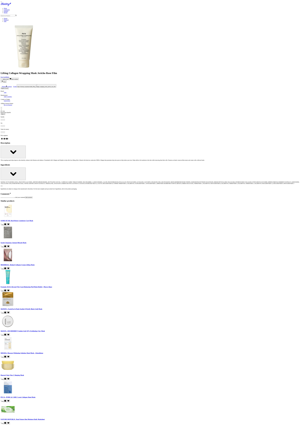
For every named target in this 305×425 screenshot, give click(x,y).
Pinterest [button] (4, 86)
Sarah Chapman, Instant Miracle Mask (13, 243)
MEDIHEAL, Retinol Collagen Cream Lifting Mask (18, 265)
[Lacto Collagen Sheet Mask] (8, 394)
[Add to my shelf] (5, 224)
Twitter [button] (15, 86)
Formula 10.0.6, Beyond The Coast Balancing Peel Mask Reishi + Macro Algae (26, 287)
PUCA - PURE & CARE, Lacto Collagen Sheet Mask (18, 397)
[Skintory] (6, 5)
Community (7, 9)
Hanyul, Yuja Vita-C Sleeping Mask (12, 375)
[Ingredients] (13, 174)
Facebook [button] (9, 86)
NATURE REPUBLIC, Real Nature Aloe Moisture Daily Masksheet (23, 419)
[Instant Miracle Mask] (8, 239)
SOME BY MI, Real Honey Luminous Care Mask (17, 220)
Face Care (3, 77)
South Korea (7, 100)
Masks (7, 77)
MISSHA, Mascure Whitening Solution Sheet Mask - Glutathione (22, 353)
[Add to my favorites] (8, 224)
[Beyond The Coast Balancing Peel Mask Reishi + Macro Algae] (8, 283)
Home (5, 8)
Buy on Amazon (8, 105)
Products (6, 11)
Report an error (4, 88)
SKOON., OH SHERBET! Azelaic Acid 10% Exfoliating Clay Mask (23, 331)
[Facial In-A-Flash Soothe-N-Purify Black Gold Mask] (8, 306)
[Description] (13, 152)
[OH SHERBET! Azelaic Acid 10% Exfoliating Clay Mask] (8, 328)
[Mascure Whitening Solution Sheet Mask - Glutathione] (8, 350)
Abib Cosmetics (8, 96)
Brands (5, 12)
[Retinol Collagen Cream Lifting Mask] (8, 261)
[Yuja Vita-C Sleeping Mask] (8, 372)
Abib (5, 21)
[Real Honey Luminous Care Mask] (8, 217)
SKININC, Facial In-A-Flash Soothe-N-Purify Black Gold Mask (21, 309)
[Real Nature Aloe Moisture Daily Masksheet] (8, 416)
